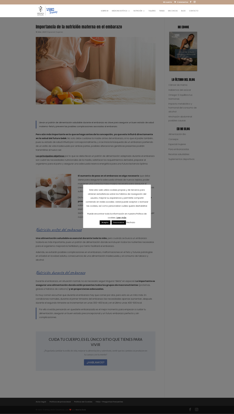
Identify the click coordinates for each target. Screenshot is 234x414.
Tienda (162, 11)
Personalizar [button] (118, 222)
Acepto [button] (105, 222)
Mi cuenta (167, 2)
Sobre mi (104, 11)
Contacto (193, 11)
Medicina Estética (119, 11)
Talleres (152, 11)
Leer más (121, 217)
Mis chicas (173, 11)
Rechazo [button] (130, 222)
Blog (183, 11)
